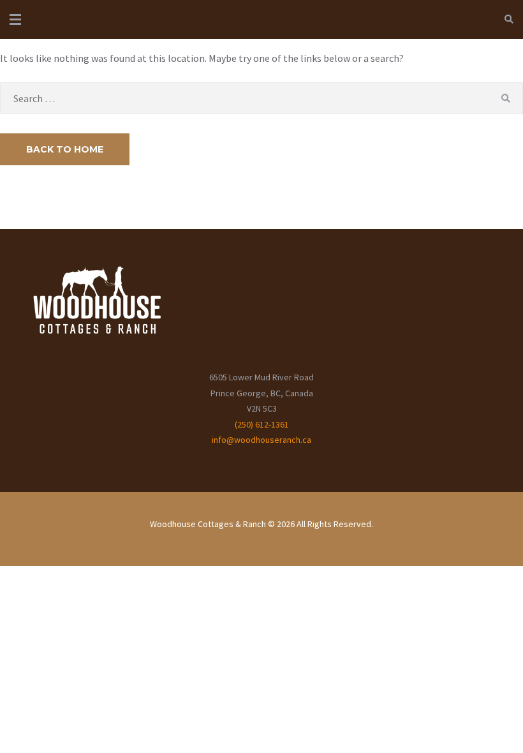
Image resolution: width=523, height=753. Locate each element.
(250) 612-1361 (262, 424)
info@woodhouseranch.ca (261, 439)
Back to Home (64, 149)
